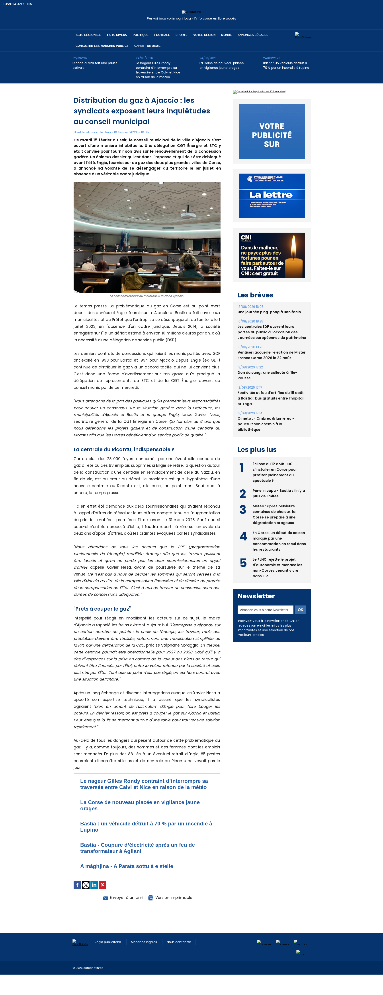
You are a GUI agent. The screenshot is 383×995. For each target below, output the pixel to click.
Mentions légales (144, 942)
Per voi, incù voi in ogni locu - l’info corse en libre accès (191, 18)
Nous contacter (179, 942)
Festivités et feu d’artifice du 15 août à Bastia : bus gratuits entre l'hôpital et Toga (271, 408)
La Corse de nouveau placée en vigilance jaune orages (221, 65)
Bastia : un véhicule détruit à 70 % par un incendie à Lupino (286, 65)
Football (162, 35)
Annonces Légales (253, 35)
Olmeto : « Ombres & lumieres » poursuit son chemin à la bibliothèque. (266, 434)
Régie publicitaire (108, 942)
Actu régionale (88, 35)
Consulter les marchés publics (102, 45)
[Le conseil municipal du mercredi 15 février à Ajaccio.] (147, 183)
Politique (141, 35)
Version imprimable (173, 897)
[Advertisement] (80, 985)
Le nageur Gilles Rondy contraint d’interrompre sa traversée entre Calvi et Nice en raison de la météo (158, 70)
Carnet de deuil (147, 45)
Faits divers (117, 35)
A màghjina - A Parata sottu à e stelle (126, 866)
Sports (182, 35)
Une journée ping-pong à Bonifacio (269, 322)
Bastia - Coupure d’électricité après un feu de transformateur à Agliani (137, 848)
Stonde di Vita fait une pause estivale (94, 65)
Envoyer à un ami (126, 897)
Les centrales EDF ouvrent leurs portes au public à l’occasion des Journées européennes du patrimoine (272, 342)
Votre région (204, 35)
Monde (226, 35)
